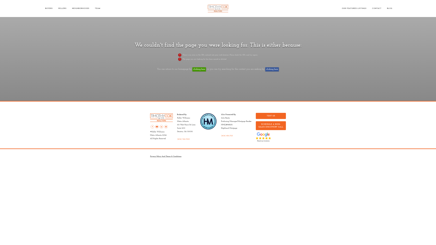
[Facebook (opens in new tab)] (152, 126)
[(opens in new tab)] (263, 141)
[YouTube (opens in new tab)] (157, 126)
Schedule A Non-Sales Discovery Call (271, 125)
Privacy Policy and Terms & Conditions (165, 156)
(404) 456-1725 (227, 136)
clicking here (199, 69)
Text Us (271, 116)
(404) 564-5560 (183, 139)
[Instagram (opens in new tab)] (166, 126)
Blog (389, 8)
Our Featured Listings (354, 8)
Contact (377, 8)
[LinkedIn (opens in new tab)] (161, 126)
